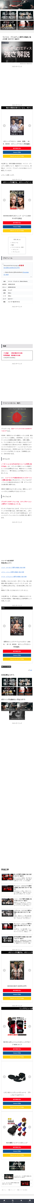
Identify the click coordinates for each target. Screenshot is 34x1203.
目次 (15, 239)
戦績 (12, 245)
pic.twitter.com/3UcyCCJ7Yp (12, 267)
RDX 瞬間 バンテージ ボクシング (17, 1143)
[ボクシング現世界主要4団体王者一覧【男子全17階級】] (9, 691)
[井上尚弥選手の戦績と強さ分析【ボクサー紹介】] (9, 682)
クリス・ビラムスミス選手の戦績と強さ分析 (14, 576)
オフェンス (15, 249)
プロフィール (14, 242)
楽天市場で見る (17, 148)
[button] (30, 591)
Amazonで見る (17, 152)
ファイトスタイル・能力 (17, 247)
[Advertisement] (17, 85)
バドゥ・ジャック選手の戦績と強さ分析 (12, 572)
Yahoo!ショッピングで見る (17, 156)
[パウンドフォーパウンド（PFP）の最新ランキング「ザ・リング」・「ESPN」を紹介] (24, 691)
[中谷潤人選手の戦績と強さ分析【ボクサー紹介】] (24, 682)
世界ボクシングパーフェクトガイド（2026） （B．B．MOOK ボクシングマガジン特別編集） (17, 644)
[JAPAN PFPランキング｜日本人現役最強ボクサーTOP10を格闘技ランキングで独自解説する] (17, 1166)
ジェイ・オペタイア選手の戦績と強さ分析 (13, 567)
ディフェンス (16, 251)
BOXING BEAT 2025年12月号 (17, 986)
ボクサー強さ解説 (7, 666)
